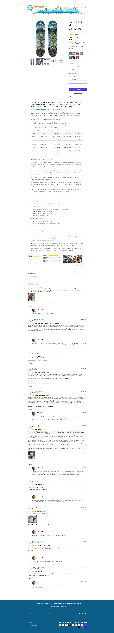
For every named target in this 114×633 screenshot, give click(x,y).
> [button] (68, 591)
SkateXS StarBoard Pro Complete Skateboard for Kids (40, 303)
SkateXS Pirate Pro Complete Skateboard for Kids (39, 332)
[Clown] (77, 57)
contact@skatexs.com (61, 606)
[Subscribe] (49, 613)
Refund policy (47, 629)
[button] (38, 13)
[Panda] (77, 53)
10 (65, 591)
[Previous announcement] (45, 1)
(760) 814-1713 (83, 1)
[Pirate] (70, 57)
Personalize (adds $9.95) (77, 67)
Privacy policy (53, 629)
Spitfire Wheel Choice (72, 79)
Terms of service (60, 629)
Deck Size (70, 61)
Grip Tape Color (76, 73)
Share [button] (71, 96)
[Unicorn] (74, 53)
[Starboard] (74, 57)
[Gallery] (46, 42)
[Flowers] (81, 53)
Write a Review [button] (81, 265)
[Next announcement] (68, 1)
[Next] (64, 39)
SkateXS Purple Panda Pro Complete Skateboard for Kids (40, 406)
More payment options (78, 92)
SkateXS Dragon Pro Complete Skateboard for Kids (39, 360)
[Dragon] (70, 53)
